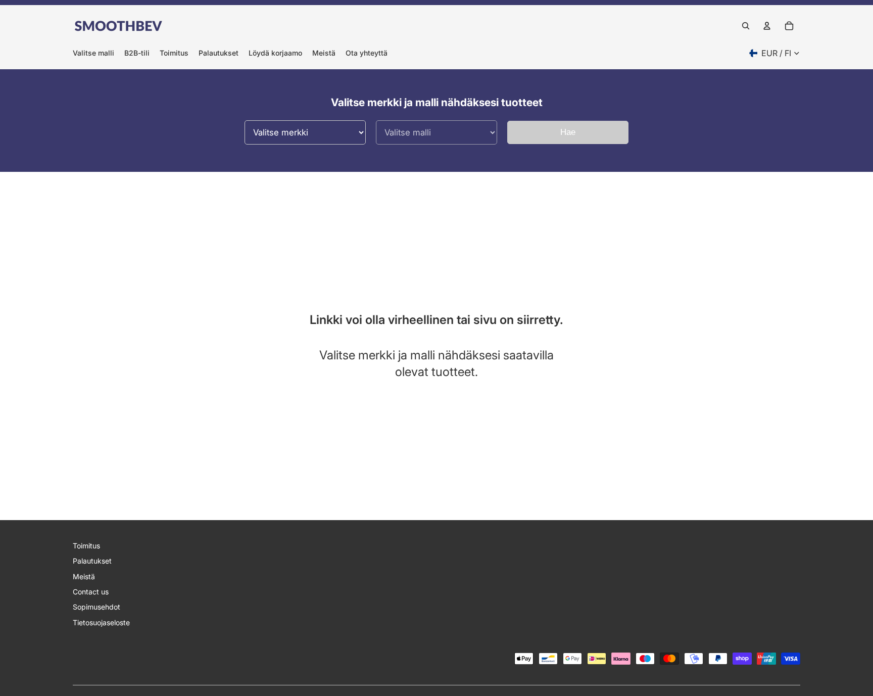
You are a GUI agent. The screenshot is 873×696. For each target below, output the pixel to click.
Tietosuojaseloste (101, 622)
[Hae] (746, 26)
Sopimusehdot (96, 606)
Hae (567, 132)
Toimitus (86, 545)
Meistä (84, 576)
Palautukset (92, 560)
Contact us (91, 591)
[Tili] (767, 26)
